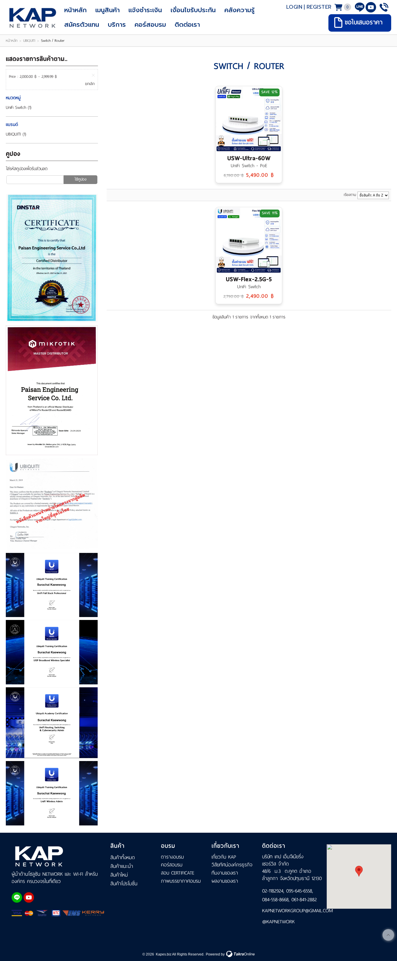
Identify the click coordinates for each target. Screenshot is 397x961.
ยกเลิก (90, 84)
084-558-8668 (275, 899)
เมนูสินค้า (107, 10)
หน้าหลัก (75, 10)
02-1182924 (272, 890)
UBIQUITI (29, 41)
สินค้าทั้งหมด (122, 857)
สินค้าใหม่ (119, 874)
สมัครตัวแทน (81, 24)
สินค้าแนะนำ (121, 866)
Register (319, 7)
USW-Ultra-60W (249, 158)
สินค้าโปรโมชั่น (123, 883)
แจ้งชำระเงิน (145, 10)
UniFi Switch (16, 107)
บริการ (117, 24)
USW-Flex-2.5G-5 (249, 279)
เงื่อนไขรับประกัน (193, 10)
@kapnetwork (278, 921)
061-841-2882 (304, 899)
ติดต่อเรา (187, 24)
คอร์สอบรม (150, 24)
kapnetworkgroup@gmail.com (293, 910)
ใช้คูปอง (80, 179)
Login (294, 7)
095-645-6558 (299, 890)
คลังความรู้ (239, 10)
